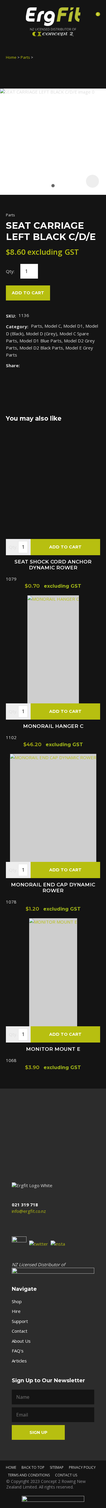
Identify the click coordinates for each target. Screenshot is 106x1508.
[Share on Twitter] (31, 365)
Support (20, 1321)
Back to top (32, 1467)
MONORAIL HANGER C (53, 726)
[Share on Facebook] (23, 365)
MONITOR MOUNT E (53, 1049)
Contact (19, 1331)
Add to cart (28, 292)
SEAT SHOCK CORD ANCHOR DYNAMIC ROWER (53, 565)
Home (11, 57)
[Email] (40, 365)
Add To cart (65, 547)
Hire (16, 1311)
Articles (19, 1361)
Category (16, 326)
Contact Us (66, 1475)
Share (12, 365)
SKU (10, 316)
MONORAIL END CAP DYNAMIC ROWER (53, 887)
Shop (17, 1301)
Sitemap (57, 1467)
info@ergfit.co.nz (29, 1211)
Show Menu (11, 16)
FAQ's (18, 1351)
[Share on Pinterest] (49, 365)
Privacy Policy (82, 1467)
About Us (21, 1341)
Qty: (10, 271)
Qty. (13, 547)
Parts (25, 57)
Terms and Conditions (29, 1475)
